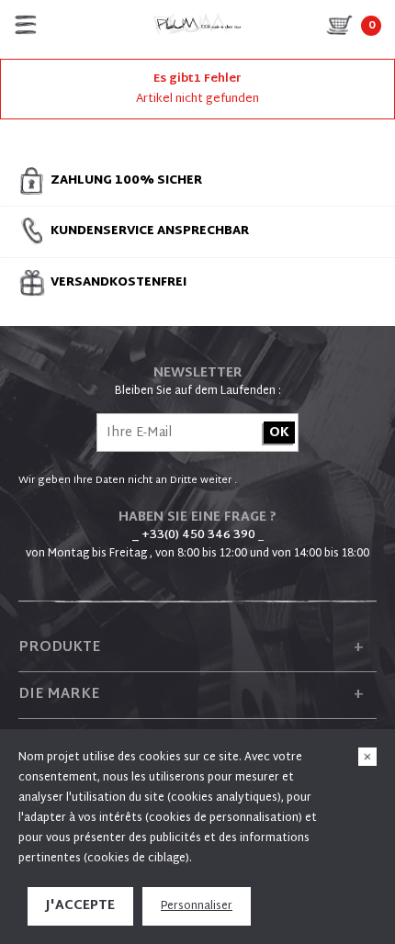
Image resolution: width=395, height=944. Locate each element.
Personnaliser (196, 906)
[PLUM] (197, 25)
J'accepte (80, 905)
